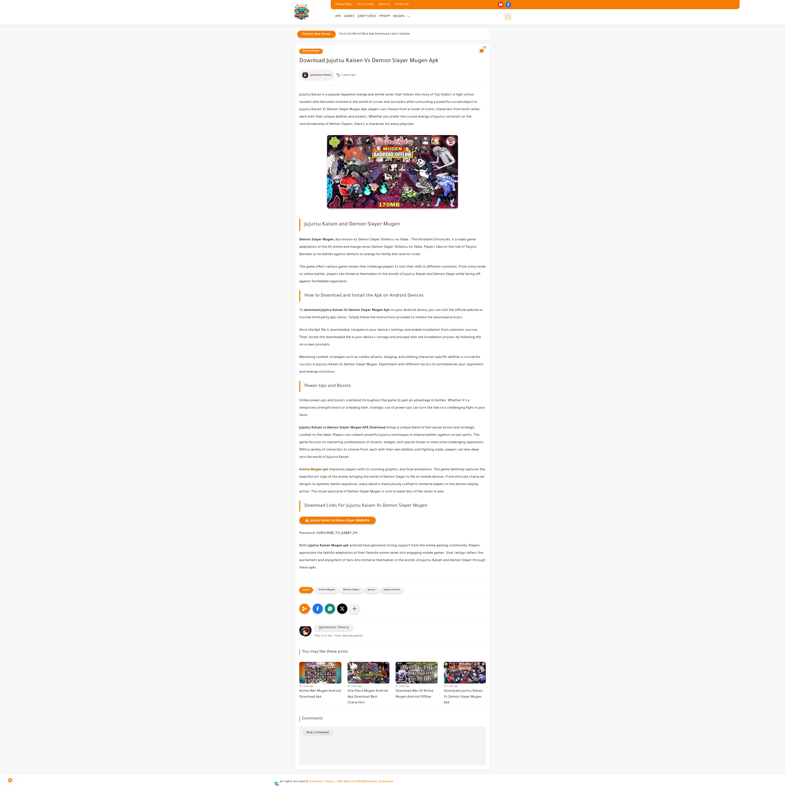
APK (338, 16)
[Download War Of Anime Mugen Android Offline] (417, 672)
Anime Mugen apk (313, 470)
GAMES (349, 16)
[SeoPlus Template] (276, 782)
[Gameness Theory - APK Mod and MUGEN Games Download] (301, 12)
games (372, 590)
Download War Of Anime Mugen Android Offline (414, 694)
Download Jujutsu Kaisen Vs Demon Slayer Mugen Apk (463, 697)
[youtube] (501, 4)
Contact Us (402, 4)
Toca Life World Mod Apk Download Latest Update (374, 34)
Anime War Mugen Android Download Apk (320, 694)
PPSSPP (384, 16)
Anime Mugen (311, 51)
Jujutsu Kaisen (392, 590)
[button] (318, 609)
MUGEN (398, 16)
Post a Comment (318, 732)
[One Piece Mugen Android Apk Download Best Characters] (369, 672)
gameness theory (321, 75)
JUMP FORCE (367, 16)
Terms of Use (365, 4)
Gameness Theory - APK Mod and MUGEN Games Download (351, 781)
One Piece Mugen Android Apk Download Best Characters (368, 697)
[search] (508, 16)
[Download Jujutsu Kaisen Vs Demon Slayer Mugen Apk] (465, 672)
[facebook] (508, 4)
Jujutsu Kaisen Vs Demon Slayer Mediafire (340, 520)
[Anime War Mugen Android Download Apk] (320, 672)
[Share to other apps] (354, 609)
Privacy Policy (343, 4)
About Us (384, 4)
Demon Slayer (351, 590)
